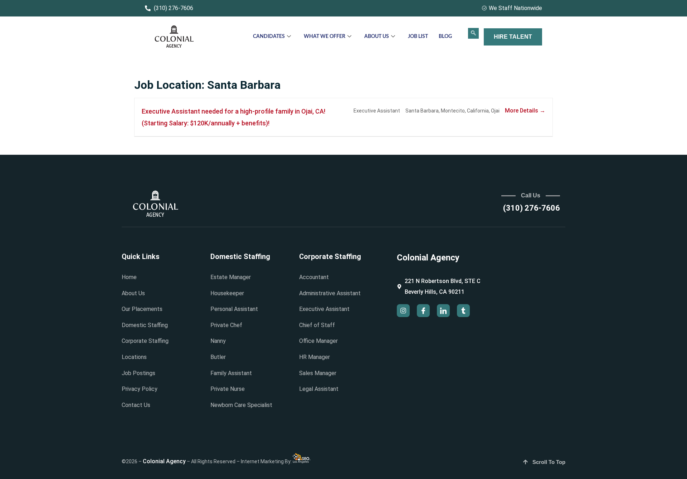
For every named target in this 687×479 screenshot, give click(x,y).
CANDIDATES (269, 36)
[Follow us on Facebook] (423, 310)
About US (376, 36)
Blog (445, 36)
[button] (473, 33)
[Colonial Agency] (174, 37)
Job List (418, 36)
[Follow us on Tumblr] (463, 310)
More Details (522, 110)
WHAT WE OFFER (324, 36)
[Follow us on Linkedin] (443, 310)
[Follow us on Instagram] (403, 310)
